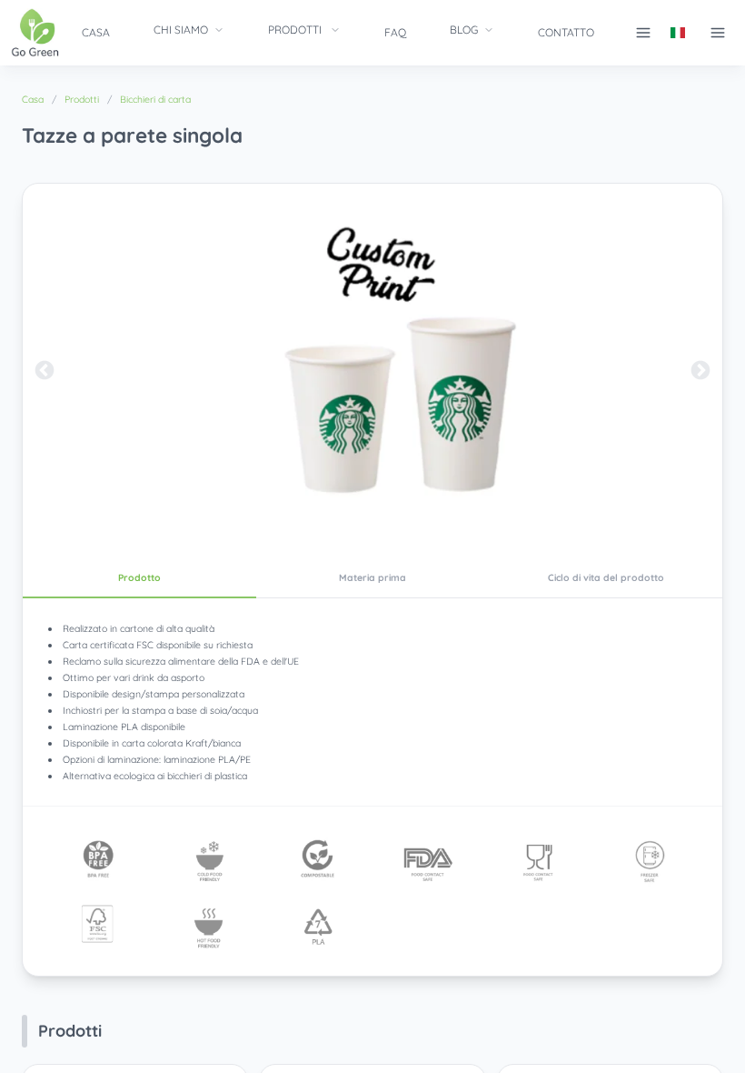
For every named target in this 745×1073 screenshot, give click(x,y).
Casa (96, 32)
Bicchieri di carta (155, 99)
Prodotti (295, 29)
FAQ (395, 32)
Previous (44, 371)
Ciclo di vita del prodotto (606, 577)
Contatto (566, 32)
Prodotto (139, 577)
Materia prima (372, 577)
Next (700, 371)
